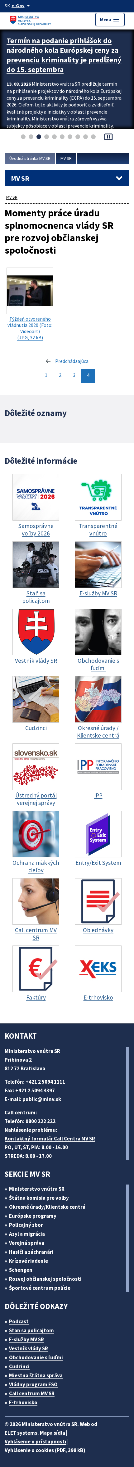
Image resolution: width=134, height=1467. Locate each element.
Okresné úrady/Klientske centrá (47, 1206)
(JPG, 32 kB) (29, 328)
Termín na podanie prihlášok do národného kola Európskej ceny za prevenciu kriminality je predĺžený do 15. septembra (64, 55)
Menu (110, 19)
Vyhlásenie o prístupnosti (35, 1441)
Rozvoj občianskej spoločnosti (45, 1278)
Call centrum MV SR (32, 1393)
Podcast (19, 1321)
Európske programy (32, 1215)
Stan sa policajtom (31, 1330)
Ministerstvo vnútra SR (37, 1188)
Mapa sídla (52, 1432)
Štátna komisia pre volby (39, 1197)
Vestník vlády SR (28, 1348)
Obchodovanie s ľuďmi (36, 1357)
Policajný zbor (26, 1224)
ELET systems (21, 1432)
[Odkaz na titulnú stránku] (31, 19)
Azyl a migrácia (27, 1233)
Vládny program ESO (33, 1384)
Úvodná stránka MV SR (29, 158)
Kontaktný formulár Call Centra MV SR (50, 1138)
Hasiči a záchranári (31, 1251)
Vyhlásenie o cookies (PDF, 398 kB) (45, 1450)
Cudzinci (19, 1366)
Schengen (20, 1269)
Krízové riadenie (28, 1260)
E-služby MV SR (26, 1339)
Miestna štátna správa (36, 1375)
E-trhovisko (23, 1402)
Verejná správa (26, 1242)
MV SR (66, 158)
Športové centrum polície (39, 1287)
